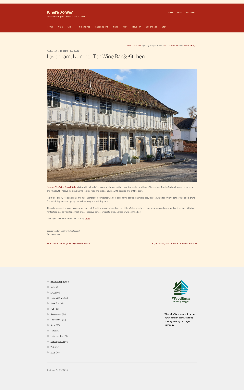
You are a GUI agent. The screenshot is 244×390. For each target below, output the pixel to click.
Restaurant (75, 231)
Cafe (53, 286)
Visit (125, 26)
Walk (60, 26)
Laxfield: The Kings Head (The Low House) (70, 243)
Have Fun (136, 26)
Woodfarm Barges (189, 45)
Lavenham (55, 234)
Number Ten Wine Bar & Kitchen (62, 187)
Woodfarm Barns (171, 45)
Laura (87, 218)
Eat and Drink (101, 26)
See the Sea (151, 26)
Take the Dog (84, 26)
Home (170, 12)
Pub (52, 308)
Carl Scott (74, 51)
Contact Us (190, 12)
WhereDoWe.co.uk (134, 45)
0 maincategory (58, 281)
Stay (164, 26)
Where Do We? (60, 12)
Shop (115, 26)
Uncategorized (58, 341)
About (179, 12)
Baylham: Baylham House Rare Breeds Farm (173, 243)
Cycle (70, 26)
